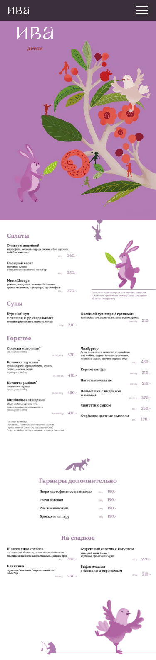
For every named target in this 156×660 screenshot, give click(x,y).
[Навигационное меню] (142, 10)
